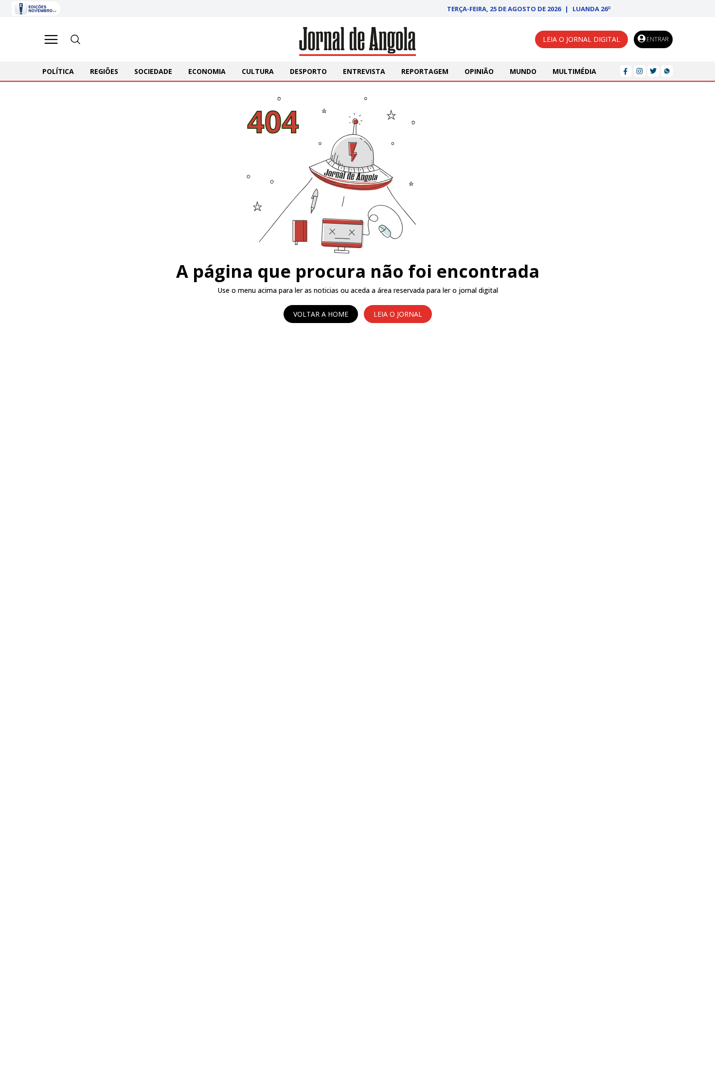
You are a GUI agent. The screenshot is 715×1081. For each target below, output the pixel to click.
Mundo (523, 71)
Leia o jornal (398, 314)
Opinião (479, 71)
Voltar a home (320, 314)
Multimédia (574, 71)
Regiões (104, 71)
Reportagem (424, 71)
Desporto (308, 71)
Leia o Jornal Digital (581, 39)
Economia (207, 71)
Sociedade (153, 71)
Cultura (258, 71)
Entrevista (364, 71)
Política (58, 71)
